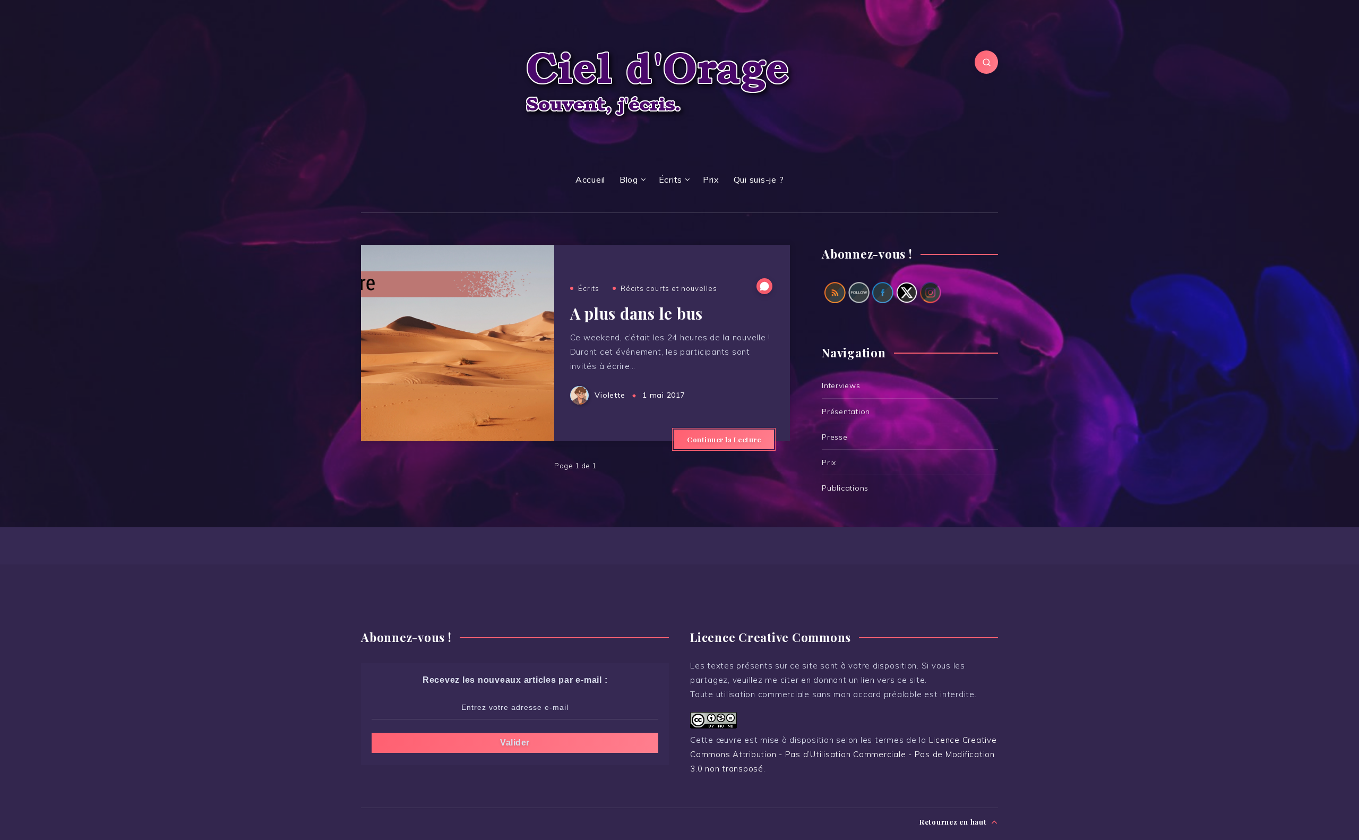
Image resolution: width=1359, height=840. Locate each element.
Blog (629, 179)
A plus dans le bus (636, 313)
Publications (845, 488)
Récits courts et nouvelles (669, 288)
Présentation (846, 411)
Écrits (671, 179)
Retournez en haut (954, 821)
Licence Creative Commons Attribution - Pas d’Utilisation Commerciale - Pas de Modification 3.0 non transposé (843, 754)
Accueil (590, 179)
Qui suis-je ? (759, 179)
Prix (711, 179)
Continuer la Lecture (724, 439)
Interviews (841, 385)
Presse (835, 437)
